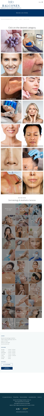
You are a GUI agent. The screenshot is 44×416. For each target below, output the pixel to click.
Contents (16, 19)
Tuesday (8, 351)
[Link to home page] (15, 4)
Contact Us (39, 397)
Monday (8, 349)
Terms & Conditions (23, 397)
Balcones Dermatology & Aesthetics (7, 19)
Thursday (8, 354)
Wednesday (8, 352)
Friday (8, 355)
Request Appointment (7, 368)
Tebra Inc (10, 397)
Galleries (20, 19)
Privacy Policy (15, 397)
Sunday (6, 358)
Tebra (27, 411)
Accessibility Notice (32, 397)
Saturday (6, 357)
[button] (42, 2)
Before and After (26, 19)
